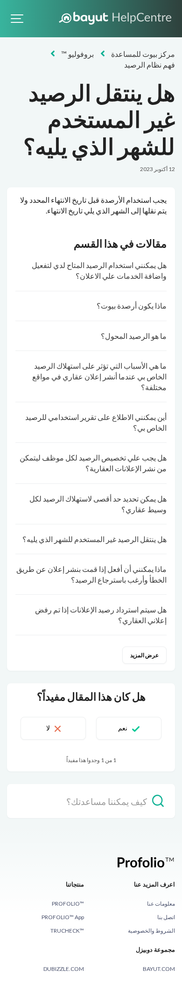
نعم (122, 728)
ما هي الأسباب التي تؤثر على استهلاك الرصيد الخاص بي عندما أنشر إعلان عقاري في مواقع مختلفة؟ (99, 376)
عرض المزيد (144, 655)
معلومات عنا (161, 903)
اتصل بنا (166, 917)
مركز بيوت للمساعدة (143, 53)
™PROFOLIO (68, 903)
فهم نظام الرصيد (149, 64)
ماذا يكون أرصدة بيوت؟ (132, 305)
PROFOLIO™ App (63, 917)
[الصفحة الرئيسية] (116, 18)
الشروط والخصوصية (151, 930)
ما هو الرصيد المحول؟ (134, 335)
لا (48, 728)
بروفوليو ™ (77, 53)
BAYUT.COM (159, 968)
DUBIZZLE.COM (63, 968)
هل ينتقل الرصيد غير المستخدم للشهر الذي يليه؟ (94, 539)
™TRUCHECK (67, 930)
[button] (17, 19)
